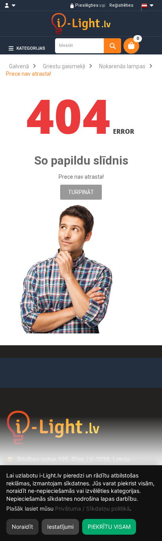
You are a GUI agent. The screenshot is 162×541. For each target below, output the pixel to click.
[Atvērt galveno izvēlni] (144, 61)
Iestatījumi (60, 526)
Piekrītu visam (109, 526)
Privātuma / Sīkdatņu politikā (92, 508)
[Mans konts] (13, 5)
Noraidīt (22, 526)
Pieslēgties (86, 5)
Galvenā (19, 66)
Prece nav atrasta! (28, 74)
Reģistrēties (120, 5)
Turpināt (81, 192)
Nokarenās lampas (122, 66)
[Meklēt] (112, 45)
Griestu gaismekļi (64, 66)
